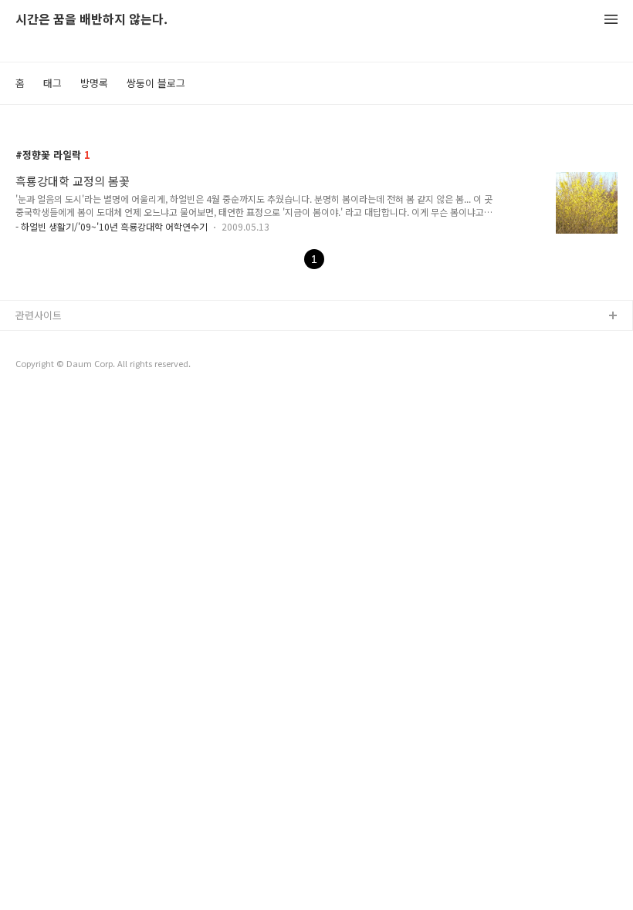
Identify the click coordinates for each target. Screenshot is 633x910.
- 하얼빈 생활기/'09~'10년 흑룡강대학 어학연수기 (111, 226)
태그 (52, 83)
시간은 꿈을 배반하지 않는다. (91, 20)
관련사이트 (38, 315)
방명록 (94, 83)
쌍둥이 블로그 (156, 83)
